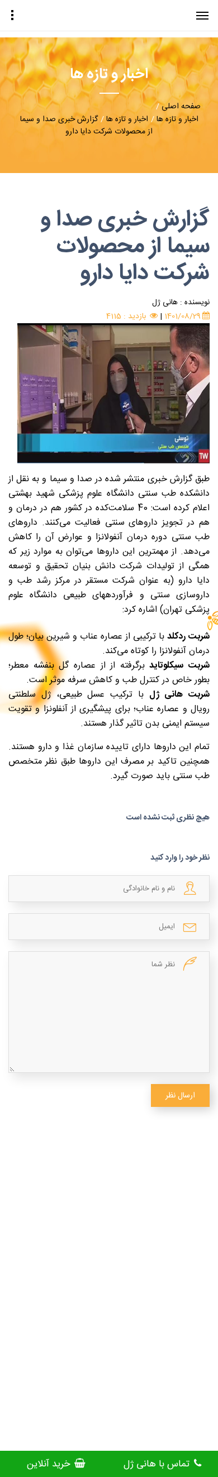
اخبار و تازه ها (177, 119)
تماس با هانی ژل (158, 1464)
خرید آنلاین (50, 1464)
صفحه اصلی (181, 106)
